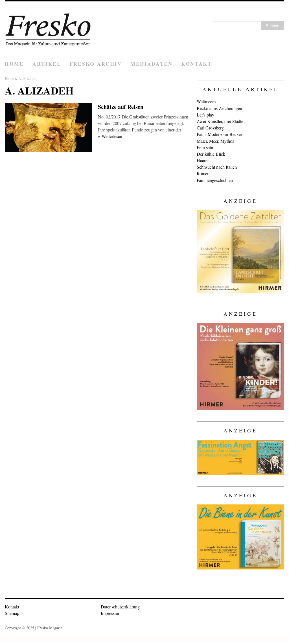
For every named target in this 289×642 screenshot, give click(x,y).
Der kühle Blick (211, 154)
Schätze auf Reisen (120, 107)
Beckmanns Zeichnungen (219, 108)
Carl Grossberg (210, 128)
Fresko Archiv (96, 63)
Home (14, 63)
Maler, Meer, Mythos (215, 141)
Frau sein (205, 147)
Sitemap (12, 613)
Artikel (46, 63)
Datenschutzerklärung (120, 607)
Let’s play (205, 115)
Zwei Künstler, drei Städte (220, 121)
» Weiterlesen (110, 136)
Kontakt (196, 63)
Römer (203, 173)
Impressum (110, 613)
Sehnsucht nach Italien (217, 167)
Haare (202, 160)
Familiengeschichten (215, 180)
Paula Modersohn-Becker (219, 134)
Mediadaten (151, 63)
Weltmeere (206, 101)
